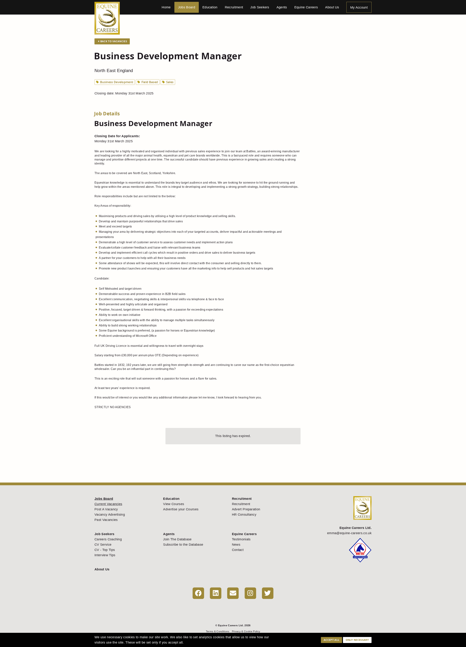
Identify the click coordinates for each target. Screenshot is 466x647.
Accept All (331, 640)
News (236, 544)
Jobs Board (186, 7)
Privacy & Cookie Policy (246, 631)
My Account (359, 7)
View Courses (173, 504)
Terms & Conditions (217, 631)
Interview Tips (104, 555)
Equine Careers (306, 7)
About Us (332, 7)
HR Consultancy (244, 514)
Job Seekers (259, 7)
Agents (282, 7)
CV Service (102, 544)
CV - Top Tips (104, 550)
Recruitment (234, 7)
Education (210, 7)
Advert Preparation (246, 509)
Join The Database (177, 539)
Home (166, 7)
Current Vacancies (108, 504)
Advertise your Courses (180, 509)
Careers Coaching (108, 539)
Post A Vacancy (106, 509)
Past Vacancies (106, 520)
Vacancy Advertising (109, 514)
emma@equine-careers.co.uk (349, 533)
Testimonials (241, 539)
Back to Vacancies (113, 41)
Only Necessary (357, 640)
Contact (238, 550)
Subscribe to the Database (183, 544)
